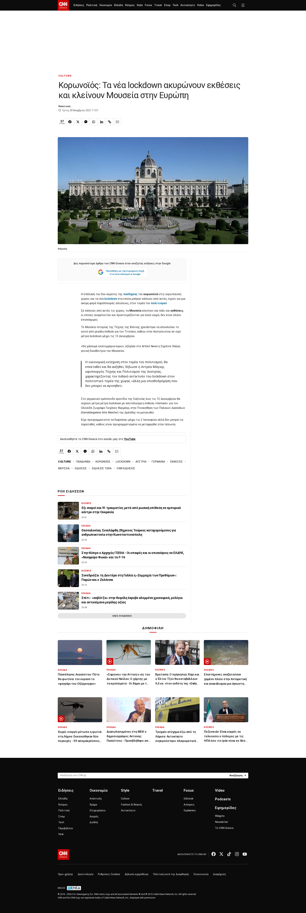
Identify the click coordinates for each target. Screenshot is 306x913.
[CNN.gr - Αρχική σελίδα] (63, 854)
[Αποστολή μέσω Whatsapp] (93, 121)
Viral (60, 834)
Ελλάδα (118, 5)
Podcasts (223, 799)
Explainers (190, 810)
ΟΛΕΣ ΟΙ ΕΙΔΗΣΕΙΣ (122, 616)
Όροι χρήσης (65, 874)
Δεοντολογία (85, 874)
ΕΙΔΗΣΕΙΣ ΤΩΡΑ (102, 468)
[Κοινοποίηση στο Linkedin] (101, 121)
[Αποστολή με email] (117, 121)
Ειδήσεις (78, 5)
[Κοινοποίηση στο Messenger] (85, 121)
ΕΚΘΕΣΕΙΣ (176, 461)
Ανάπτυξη (96, 798)
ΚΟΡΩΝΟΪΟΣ (102, 461)
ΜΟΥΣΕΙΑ (64, 468)
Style (140, 5)
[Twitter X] (221, 854)
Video (200, 5)
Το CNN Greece (224, 828)
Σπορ (167, 5)
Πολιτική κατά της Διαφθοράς (171, 874)
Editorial (188, 798)
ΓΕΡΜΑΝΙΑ (158, 461)
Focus (148, 5)
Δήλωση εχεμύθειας (137, 874)
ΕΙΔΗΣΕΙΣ (81, 468)
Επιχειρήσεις (98, 810)
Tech (175, 5)
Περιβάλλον (65, 828)
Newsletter (221, 822)
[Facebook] (213, 854)
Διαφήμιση (219, 874)
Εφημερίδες (213, 5)
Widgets (220, 816)
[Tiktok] (229, 854)
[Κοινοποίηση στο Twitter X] (77, 121)
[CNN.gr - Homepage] (63, 5)
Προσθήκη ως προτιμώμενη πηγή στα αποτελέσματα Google (125, 272)
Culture (125, 798)
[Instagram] (237, 854)
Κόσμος (130, 5)
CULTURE (65, 75)
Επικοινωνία (201, 874)
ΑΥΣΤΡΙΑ (140, 461)
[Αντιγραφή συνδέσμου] (109, 121)
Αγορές (94, 816)
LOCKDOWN (123, 461)
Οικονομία (105, 5)
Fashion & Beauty (131, 804)
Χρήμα (93, 804)
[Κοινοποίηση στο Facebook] (69, 121)
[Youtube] (245, 854)
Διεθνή (94, 822)
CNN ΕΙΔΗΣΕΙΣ (126, 468)
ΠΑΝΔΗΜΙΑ (83, 461)
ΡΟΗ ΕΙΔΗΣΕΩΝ (71, 491)
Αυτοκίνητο (187, 5)
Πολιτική (91, 5)
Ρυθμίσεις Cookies (109, 874)
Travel (158, 5)
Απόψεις (189, 804)
